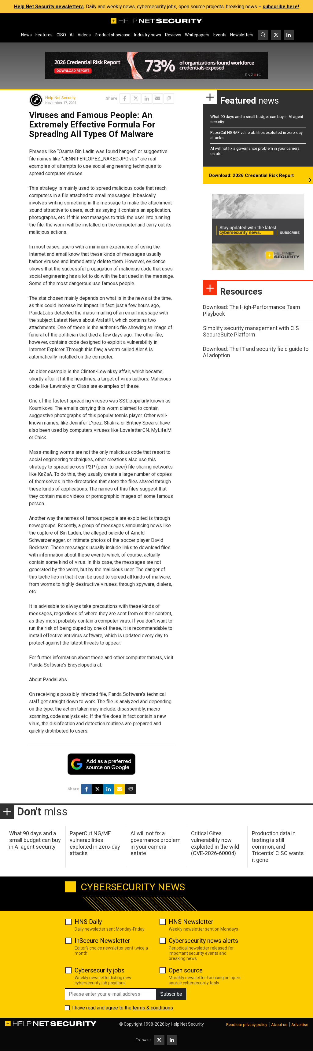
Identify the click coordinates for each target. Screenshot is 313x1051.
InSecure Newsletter (102, 940)
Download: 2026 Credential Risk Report (251, 175)
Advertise (299, 1024)
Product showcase (113, 34)
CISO (61, 34)
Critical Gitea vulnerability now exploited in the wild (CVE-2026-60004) (215, 843)
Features (44, 34)
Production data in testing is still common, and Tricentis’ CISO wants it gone (278, 846)
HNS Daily (88, 921)
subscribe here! (281, 6)
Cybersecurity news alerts (203, 940)
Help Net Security (60, 97)
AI (72, 34)
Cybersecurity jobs (99, 970)
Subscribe (171, 994)
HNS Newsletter (191, 921)
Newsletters (241, 34)
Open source (186, 970)
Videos (84, 34)
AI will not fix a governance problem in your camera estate (156, 843)
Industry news (147, 34)
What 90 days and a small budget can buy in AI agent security (35, 840)
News (26, 34)
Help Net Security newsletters (49, 6)
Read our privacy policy (246, 1024)
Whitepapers (197, 34)
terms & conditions (153, 1008)
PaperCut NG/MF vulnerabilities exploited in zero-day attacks (95, 843)
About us (279, 1024)
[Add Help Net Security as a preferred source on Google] (169, 98)
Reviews (173, 34)
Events (219, 34)
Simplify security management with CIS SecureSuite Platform (251, 331)
